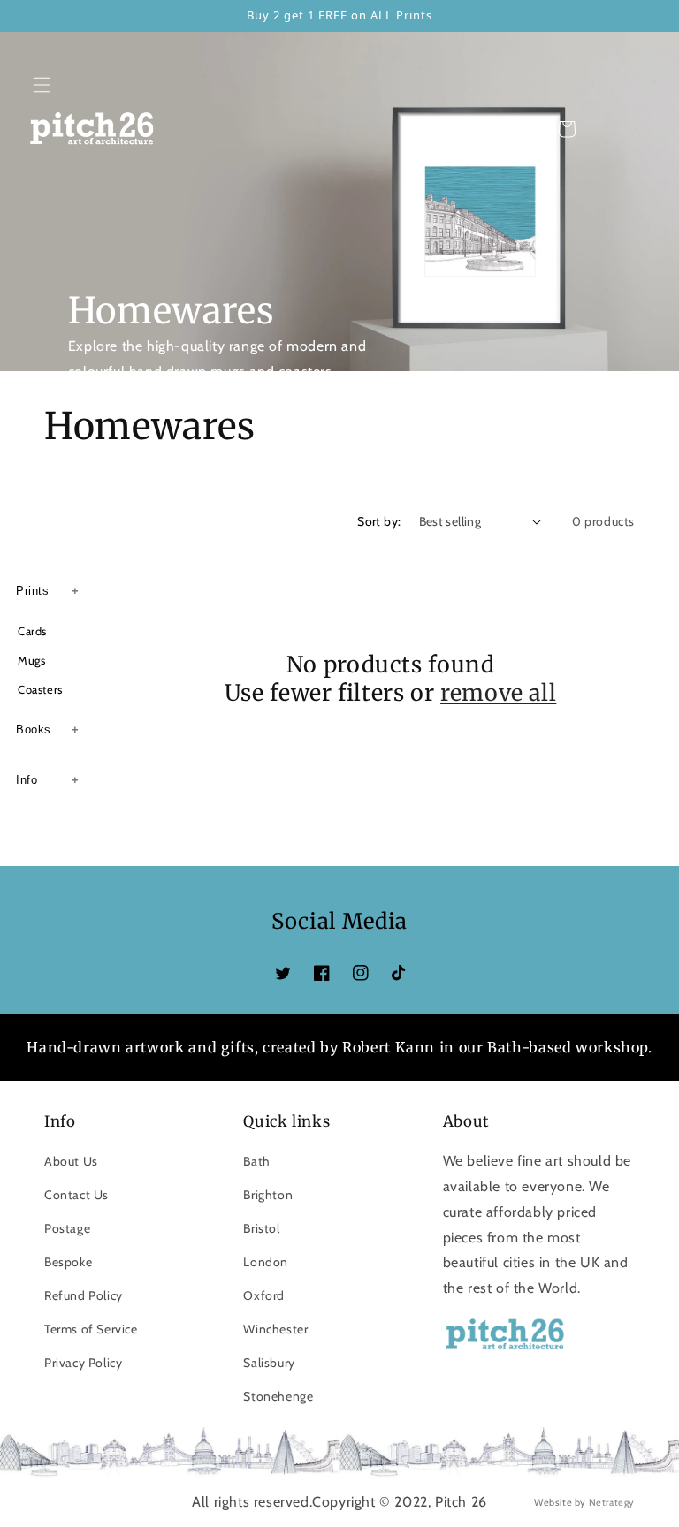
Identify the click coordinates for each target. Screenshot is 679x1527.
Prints (33, 590)
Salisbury (268, 1363)
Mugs (31, 660)
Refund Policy (83, 1295)
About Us (71, 1161)
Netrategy (612, 1502)
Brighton (268, 1195)
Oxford (264, 1295)
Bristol (261, 1228)
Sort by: (379, 521)
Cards (32, 631)
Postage (67, 1228)
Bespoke (68, 1262)
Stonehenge (278, 1396)
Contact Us (76, 1195)
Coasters (40, 689)
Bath (256, 1161)
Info (26, 779)
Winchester (275, 1329)
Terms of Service (91, 1329)
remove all (498, 693)
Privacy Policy (83, 1363)
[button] (41, 84)
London (265, 1262)
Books (33, 729)
